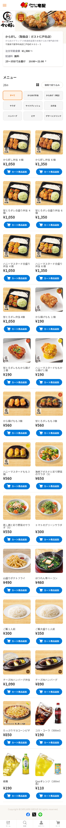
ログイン (41, 826)
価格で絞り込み (52, 84)
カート (58, 826)
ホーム (8, 826)
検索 (24, 826)
